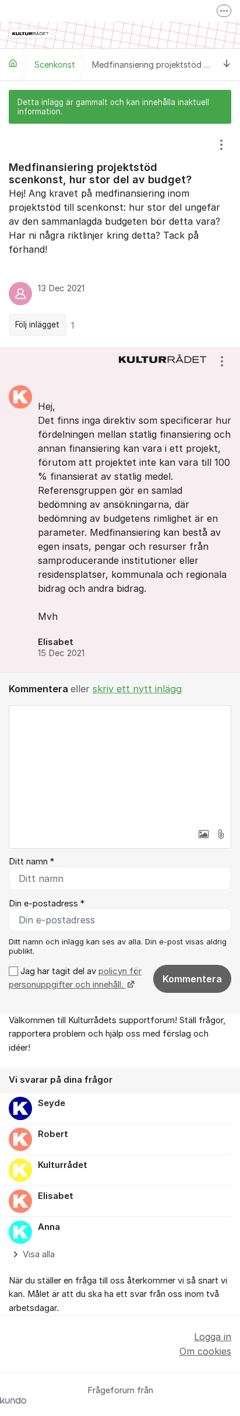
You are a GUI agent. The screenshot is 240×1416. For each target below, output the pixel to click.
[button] (203, 834)
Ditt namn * (31, 861)
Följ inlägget (37, 324)
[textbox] (120, 764)
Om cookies (205, 1351)
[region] (120, 235)
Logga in (212, 1336)
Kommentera (192, 979)
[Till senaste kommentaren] (227, 64)
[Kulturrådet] (13, 63)
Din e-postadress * (46, 903)
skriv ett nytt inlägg (137, 689)
